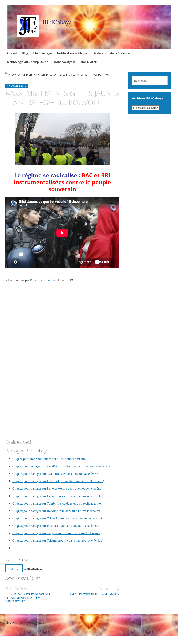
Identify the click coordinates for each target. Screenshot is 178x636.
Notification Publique (72, 53)
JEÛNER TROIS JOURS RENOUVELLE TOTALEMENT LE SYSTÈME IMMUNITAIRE (29, 594)
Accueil (12, 53)
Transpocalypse (65, 62)
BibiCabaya (57, 22)
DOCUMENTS (90, 62)
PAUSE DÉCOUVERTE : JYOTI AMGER (94, 591)
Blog (25, 53)
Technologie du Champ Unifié (27, 62)
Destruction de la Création (111, 53)
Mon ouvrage (42, 53)
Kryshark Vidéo (40, 280)
